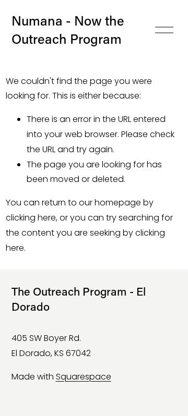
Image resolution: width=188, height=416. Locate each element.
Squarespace (83, 377)
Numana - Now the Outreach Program (67, 29)
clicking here (31, 218)
